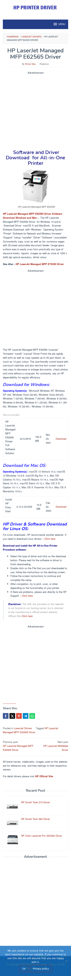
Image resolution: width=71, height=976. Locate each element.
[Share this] (6, 716)
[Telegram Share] (25, 716)
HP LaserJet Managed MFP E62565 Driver (30, 730)
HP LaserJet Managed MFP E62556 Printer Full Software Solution (10, 437)
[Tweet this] (12, 716)
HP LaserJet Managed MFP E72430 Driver (40, 264)
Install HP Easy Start (8, 505)
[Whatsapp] (32, 716)
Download (61, 438)
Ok (23, 968)
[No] (66, 961)
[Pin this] (19, 716)
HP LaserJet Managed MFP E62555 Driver (18, 746)
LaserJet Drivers (23, 728)
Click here (49, 538)
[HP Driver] (35, 7)
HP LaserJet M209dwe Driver (55, 746)
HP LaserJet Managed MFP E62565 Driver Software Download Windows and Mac (32, 215)
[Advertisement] (35, 110)
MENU (62, 24)
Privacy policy (41, 968)
